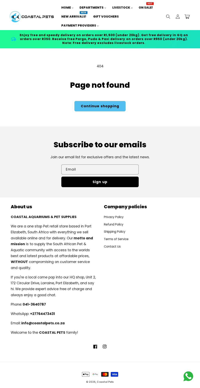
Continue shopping (100, 106)
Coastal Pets (105, 382)
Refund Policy (113, 224)
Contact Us (112, 246)
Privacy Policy (114, 217)
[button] (168, 16)
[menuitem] (67, 7)
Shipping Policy (114, 232)
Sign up (100, 182)
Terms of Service (116, 239)
